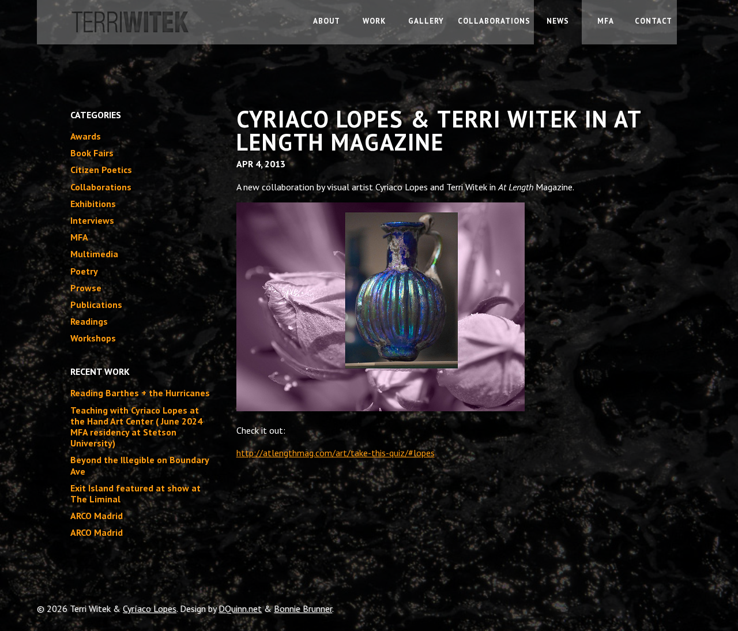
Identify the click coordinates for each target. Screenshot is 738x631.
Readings (89, 321)
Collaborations (494, 21)
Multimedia (94, 254)
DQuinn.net (240, 608)
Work (374, 21)
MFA (605, 21)
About (326, 21)
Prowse (85, 288)
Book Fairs (92, 153)
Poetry (84, 271)
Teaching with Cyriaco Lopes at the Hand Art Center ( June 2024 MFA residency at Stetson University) (136, 426)
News (558, 21)
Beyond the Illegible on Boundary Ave (139, 465)
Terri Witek (170, 27)
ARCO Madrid (96, 515)
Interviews (92, 220)
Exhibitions (93, 203)
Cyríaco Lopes (149, 608)
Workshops (93, 338)
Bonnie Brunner (303, 608)
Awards (85, 136)
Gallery (426, 21)
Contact (653, 21)
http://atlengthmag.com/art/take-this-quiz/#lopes (335, 453)
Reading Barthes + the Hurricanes (140, 393)
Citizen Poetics (101, 169)
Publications (96, 304)
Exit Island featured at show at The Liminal (135, 493)
